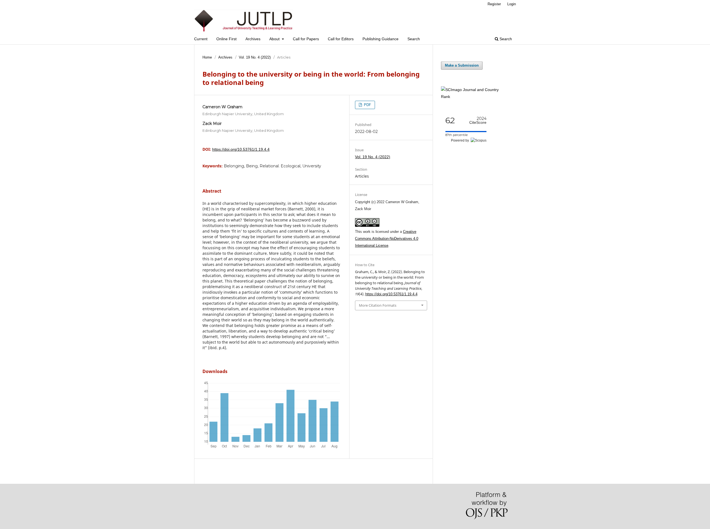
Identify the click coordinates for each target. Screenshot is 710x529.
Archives (252, 39)
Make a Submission (462, 65)
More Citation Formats (377, 305)
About (275, 39)
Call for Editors (341, 39)
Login (511, 4)
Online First (226, 39)
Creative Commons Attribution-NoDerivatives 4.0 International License (386, 239)
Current (200, 39)
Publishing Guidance (380, 39)
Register (494, 4)
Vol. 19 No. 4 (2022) (255, 57)
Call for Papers (306, 39)
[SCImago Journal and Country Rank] (474, 96)
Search (413, 39)
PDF (367, 105)
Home (207, 57)
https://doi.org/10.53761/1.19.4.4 (241, 149)
